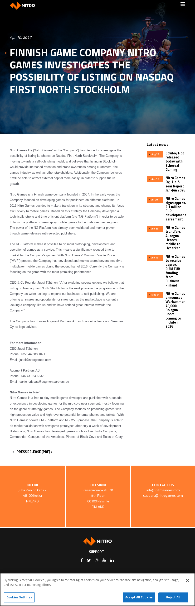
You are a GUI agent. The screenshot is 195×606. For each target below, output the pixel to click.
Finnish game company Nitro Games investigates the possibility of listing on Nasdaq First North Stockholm (92, 70)
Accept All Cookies (139, 597)
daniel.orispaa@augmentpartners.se (44, 381)
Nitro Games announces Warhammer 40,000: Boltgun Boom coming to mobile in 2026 (175, 310)
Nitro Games (24, 5)
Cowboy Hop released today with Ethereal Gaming (175, 161)
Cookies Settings (19, 597)
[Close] (187, 580)
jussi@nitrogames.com (35, 360)
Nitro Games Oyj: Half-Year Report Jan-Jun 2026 (175, 184)
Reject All (173, 597)
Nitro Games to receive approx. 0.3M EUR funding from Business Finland (175, 271)
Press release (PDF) (33, 451)
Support (96, 551)
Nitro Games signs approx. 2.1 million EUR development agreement (176, 209)
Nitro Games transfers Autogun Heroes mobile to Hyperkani (175, 238)
